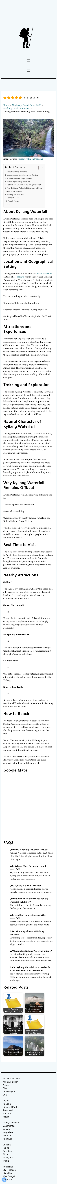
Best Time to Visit (14, 191)
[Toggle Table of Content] (39, 167)
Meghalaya (18, 276)
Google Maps (13, 201)
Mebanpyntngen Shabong (30, 159)
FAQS (9, 204)
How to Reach (13, 198)
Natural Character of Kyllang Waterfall (24, 185)
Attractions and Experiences (19, 178)
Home (6, 105)
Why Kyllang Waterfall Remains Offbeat (24, 188)
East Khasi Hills (44, 273)
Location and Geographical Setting (22, 175)
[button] (28, 61)
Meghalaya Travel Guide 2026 (26, 105)
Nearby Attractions (15, 194)
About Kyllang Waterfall (17, 172)
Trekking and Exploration (18, 181)
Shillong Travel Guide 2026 (16, 108)
